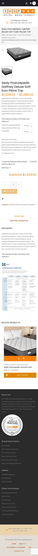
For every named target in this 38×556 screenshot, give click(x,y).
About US (22, 544)
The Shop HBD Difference (10, 511)
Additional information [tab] (19, 221)
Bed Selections (12, 35)
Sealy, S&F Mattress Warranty (11, 463)
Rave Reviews (6, 478)
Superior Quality (7, 482)
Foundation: (5, 131)
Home (3, 35)
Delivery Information (8, 503)
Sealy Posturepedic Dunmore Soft (18, 367)
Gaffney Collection (8, 38)
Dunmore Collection (10, 364)
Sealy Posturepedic (24, 35)
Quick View (19, 359)
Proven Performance (9, 453)
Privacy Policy (6, 500)
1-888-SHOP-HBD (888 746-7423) (20, 23)
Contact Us (19, 551)
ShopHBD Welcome (8, 474)
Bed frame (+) (9, 139)
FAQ (29, 547)
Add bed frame (9, 153)
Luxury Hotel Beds (8, 514)
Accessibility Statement (9, 493)
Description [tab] (19, 216)
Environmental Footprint (10, 460)
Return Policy (6, 496)
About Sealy (6, 445)
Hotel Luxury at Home (9, 507)
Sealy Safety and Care (9, 456)
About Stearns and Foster (10, 449)
